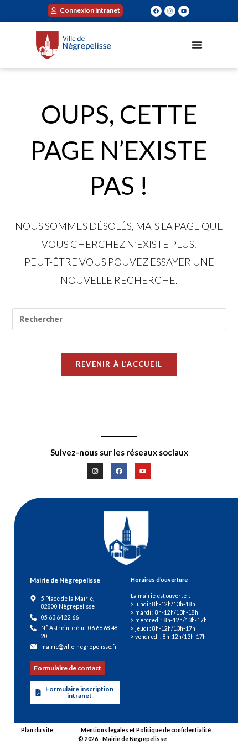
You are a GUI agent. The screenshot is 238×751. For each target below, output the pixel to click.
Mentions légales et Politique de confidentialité (146, 730)
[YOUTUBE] (183, 11)
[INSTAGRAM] (169, 11)
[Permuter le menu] (197, 45)
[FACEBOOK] (156, 11)
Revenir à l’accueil (119, 363)
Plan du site (37, 730)
